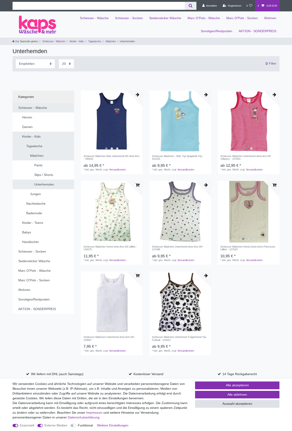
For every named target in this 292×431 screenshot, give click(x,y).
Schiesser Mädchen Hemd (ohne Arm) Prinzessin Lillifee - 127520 (247, 248)
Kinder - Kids (76, 41)
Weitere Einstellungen (112, 425)
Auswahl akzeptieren (237, 403)
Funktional (85, 425)
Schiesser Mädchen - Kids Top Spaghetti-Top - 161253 (177, 157)
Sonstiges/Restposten (216, 31)
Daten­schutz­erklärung (83, 417)
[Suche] (190, 6)
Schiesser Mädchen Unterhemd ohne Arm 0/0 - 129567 (109, 338)
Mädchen (110, 41)
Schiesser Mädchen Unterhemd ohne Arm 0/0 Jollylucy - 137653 (245, 157)
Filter (272, 63)
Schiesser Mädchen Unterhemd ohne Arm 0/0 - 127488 (178, 248)
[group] (112, 121)
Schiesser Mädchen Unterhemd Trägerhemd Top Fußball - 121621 (179, 338)
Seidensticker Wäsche (165, 18)
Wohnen (270, 18)
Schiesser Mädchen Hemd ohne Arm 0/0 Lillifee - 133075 (110, 248)
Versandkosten (117, 169)
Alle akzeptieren (237, 385)
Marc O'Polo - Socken (242, 18)
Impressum (94, 412)
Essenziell (27, 425)
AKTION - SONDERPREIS (257, 31)
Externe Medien (55, 425)
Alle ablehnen (237, 394)
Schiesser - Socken (129, 18)
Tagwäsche (94, 41)
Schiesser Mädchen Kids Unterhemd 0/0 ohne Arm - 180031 (111, 157)
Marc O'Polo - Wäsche (204, 18)
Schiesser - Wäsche (94, 18)
